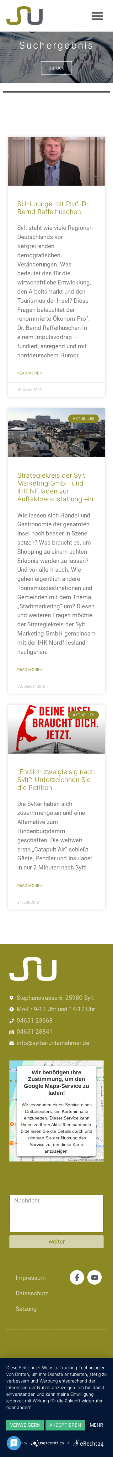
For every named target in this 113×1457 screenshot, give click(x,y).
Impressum (31, 1277)
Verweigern (25, 1425)
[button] (97, 15)
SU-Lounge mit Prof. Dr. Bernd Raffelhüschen (53, 208)
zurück (56, 68)
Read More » (29, 373)
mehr (96, 1425)
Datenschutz (32, 1293)
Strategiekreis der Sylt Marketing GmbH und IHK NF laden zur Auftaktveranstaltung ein (55, 487)
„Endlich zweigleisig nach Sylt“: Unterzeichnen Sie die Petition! (56, 779)
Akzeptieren (65, 1425)
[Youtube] (94, 1277)
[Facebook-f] (77, 1277)
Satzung (26, 1308)
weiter (57, 1241)
